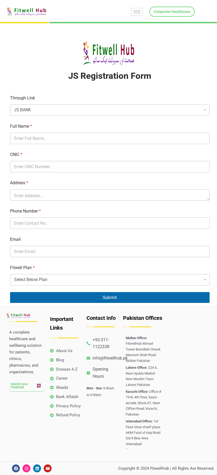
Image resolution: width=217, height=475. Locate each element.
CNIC (16, 154)
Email (15, 239)
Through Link (22, 97)
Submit (110, 297)
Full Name (21, 126)
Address (19, 182)
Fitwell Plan (22, 267)
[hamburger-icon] (137, 12)
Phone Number (25, 211)
